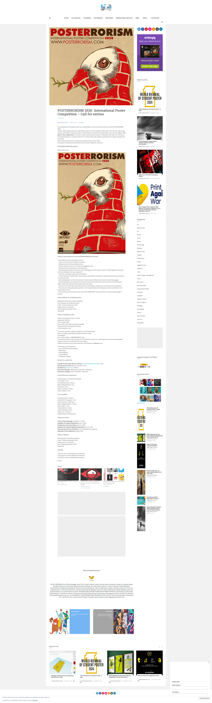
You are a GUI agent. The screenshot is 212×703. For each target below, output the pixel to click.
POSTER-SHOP (155, 18)
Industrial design (141, 285)
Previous (159, 647)
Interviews (140, 292)
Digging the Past (141, 265)
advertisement (141, 228)
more (137, 18)
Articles (139, 234)
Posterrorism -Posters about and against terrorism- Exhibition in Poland (90, 483)
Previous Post (75, 611)
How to (139, 278)
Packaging (140, 306)
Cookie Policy (35, 700)
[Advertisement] (91, 503)
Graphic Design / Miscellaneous (145, 275)
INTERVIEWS (109, 18)
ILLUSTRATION (75, 18)
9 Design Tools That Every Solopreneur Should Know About (62, 676)
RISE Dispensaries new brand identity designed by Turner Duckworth (155, 436)
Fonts (138, 272)
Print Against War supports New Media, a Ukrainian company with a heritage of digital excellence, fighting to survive (149, 209)
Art (138, 231)
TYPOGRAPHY (87, 18)
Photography (140, 309)
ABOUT (145, 18)
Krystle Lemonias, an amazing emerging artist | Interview (154, 472)
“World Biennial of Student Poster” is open (150, 109)
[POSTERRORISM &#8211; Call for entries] (68, 474)
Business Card (141, 251)
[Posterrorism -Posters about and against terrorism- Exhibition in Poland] (91, 474)
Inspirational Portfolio (143, 289)
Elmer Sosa (69, 368)
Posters (82, 122)
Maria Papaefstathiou (63, 122)
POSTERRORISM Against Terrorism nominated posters (113, 482)
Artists (139, 238)
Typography (140, 322)
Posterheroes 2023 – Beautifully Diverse (152, 497)
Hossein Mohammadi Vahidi (91, 364)
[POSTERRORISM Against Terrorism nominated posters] (114, 474)
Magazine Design (141, 299)
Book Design (140, 245)
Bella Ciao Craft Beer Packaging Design (148, 175)
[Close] (209, 662)
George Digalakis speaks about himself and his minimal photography (148, 142)
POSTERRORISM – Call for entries (67, 481)
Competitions (140, 258)
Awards (139, 241)
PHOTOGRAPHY (98, 18)
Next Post (109, 611)
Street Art (139, 319)
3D (138, 224)
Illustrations (140, 282)
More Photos (141, 403)
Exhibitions (140, 268)
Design (139, 262)
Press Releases (141, 316)
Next (162, 647)
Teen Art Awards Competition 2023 (152, 444)
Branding (139, 248)
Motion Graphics (141, 302)
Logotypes (140, 295)
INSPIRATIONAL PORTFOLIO (124, 18)
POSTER (66, 18)
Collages (139, 255)
